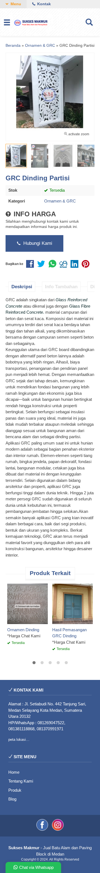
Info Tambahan (61, 286)
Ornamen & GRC (60, 201)
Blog (12, 799)
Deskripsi (21, 286)
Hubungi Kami (37, 243)
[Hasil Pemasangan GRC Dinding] (72, 603)
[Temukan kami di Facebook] (42, 829)
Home (13, 772)
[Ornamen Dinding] (27, 603)
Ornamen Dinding (23, 629)
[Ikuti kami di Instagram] (58, 829)
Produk (14, 790)
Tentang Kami (20, 781)
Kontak (43, 4)
